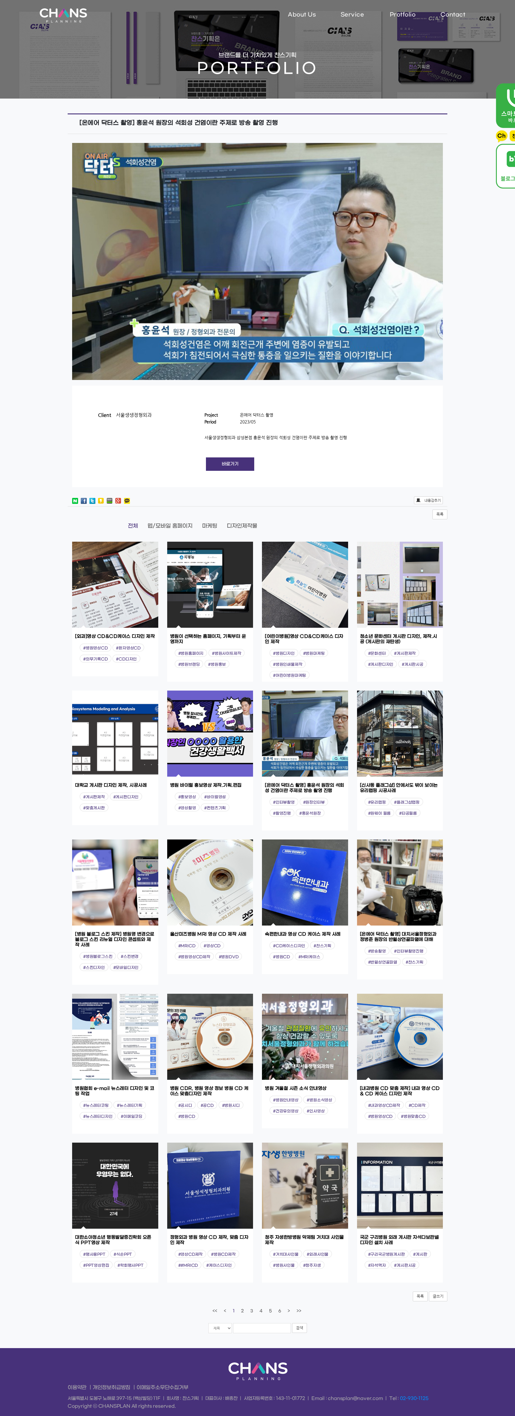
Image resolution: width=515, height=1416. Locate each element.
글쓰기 (438, 1296)
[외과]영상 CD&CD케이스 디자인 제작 (115, 636)
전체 (133, 526)
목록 (439, 514)
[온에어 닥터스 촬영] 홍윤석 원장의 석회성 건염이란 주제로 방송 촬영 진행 (304, 788)
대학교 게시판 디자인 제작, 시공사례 (111, 785)
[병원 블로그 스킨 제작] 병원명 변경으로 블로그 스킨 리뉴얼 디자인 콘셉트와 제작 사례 (114, 939)
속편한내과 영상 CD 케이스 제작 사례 (303, 934)
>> (299, 1311)
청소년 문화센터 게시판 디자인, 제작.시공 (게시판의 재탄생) (398, 639)
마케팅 (209, 526)
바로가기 (230, 464)
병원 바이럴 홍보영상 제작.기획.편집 (206, 785)
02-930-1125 (414, 1398)
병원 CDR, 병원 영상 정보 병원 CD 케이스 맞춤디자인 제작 (209, 1091)
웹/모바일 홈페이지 (170, 526)
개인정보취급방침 (111, 1388)
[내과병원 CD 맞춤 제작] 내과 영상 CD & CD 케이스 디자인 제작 (400, 1091)
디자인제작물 (242, 526)
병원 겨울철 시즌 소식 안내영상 (296, 1088)
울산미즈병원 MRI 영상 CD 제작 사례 (208, 934)
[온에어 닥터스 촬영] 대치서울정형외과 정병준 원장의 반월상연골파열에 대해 (398, 936)
